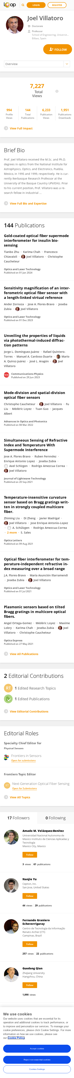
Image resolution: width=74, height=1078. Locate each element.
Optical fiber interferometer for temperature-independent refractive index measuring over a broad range (37, 564)
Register (57, 5)
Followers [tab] (18, 818)
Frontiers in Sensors (26, 756)
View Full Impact (21, 128)
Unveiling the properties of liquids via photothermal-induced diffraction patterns (34, 340)
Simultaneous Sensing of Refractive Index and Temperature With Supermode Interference (35, 445)
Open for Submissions (24, 788)
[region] (37, 1042)
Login (36, 5)
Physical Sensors (13, 748)
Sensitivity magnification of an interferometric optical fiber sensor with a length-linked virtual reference (37, 293)
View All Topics (20, 797)
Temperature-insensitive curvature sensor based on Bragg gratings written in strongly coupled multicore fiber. (36, 504)
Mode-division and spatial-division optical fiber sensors (34, 395)
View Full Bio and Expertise (28, 203)
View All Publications (24, 654)
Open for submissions (23, 760)
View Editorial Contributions (29, 711)
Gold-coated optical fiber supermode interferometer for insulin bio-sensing (36, 240)
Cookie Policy (16, 1037)
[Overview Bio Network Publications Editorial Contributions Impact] (37, 64)
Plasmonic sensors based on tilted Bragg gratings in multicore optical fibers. (35, 612)
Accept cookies (37, 1048)
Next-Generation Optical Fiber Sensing (40, 784)
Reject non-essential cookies (37, 1060)
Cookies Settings (37, 1069)
